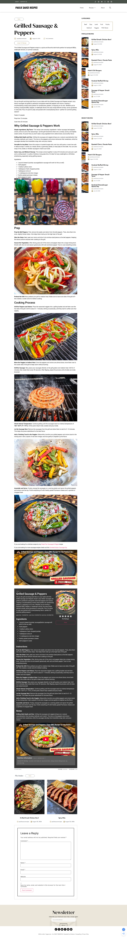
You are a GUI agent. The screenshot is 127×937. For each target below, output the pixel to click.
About (17, 1)
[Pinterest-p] (65, 929)
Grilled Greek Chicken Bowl (101, 39)
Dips (91, 24)
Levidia (42, 934)
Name (22, 862)
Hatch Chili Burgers (95, 70)
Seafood (89, 28)
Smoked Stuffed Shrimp (99, 81)
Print (65, 622)
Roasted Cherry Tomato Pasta (101, 60)
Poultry (108, 24)
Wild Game (104, 28)
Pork (101, 24)
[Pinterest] (98, 1)
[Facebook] (111, 1)
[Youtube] (101, 1)
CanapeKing (78, 934)
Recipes (91, 8)
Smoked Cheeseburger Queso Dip (99, 101)
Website (23, 876)
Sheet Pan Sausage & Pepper (50, 544)
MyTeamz (72, 934)
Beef (85, 24)
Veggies (96, 28)
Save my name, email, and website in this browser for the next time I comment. (42, 885)
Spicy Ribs (95, 50)
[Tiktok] (95, 1)
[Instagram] (105, 1)
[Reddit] (108, 1)
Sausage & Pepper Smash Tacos (100, 91)
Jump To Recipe (21, 43)
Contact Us (23, 1)
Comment (24, 841)
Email (22, 869)
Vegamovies (48, 934)
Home (81, 8)
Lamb (96, 24)
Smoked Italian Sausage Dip (58, 547)
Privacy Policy (85, 934)
